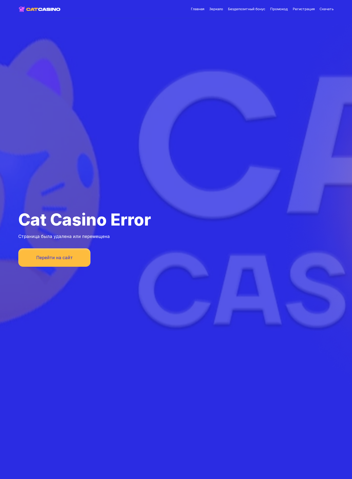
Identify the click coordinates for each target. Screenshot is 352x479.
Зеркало (216, 9)
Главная (197, 9)
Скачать (327, 9)
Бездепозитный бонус (246, 9)
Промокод (279, 9)
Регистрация (304, 9)
